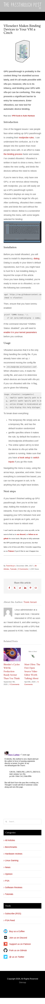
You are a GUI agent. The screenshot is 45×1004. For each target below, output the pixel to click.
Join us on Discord (18, 938)
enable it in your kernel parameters (20, 332)
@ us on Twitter (16, 957)
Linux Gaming (11, 860)
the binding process (13, 154)
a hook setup (24, 457)
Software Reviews (13, 887)
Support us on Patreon (20, 944)
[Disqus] (22, 717)
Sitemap (22, 982)
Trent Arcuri (10, 566)
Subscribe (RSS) (13, 913)
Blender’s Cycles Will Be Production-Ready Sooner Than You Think (12, 671)
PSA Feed (10, 920)
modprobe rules (26, 137)
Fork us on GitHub (18, 950)
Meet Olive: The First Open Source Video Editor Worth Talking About (32, 671)
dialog (36, 258)
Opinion (8, 874)
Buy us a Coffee (17, 931)
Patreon (11, 551)
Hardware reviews (13, 854)
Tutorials (13, 569)
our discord (21, 534)
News (7, 867)
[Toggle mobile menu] (40, 8)
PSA (7, 881)
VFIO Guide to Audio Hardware (23, 116)
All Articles (10, 840)
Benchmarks (11, 847)
